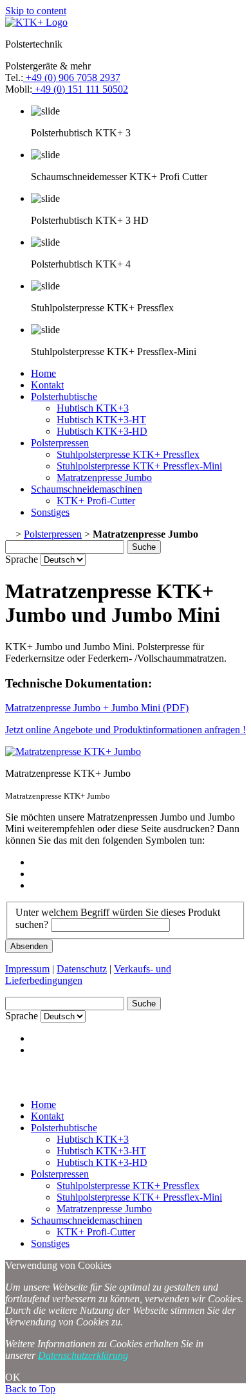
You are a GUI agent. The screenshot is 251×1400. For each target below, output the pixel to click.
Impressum (27, 968)
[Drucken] (35, 873)
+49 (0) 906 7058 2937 (71, 77)
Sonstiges (50, 512)
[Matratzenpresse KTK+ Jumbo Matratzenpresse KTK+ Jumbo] (73, 751)
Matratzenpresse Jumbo (104, 477)
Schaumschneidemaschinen (86, 489)
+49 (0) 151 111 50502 (80, 89)
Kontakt (47, 384)
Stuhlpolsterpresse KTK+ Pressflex (128, 454)
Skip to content (35, 10)
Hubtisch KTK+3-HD (102, 431)
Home (43, 373)
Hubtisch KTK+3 (93, 408)
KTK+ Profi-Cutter (96, 500)
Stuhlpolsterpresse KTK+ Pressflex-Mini (139, 465)
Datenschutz (82, 968)
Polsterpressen (60, 442)
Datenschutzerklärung (83, 1355)
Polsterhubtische (64, 396)
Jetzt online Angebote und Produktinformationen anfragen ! (125, 729)
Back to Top (30, 1388)
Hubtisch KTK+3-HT (101, 419)
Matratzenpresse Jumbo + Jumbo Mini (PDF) (97, 707)
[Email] (35, 885)
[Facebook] (35, 862)
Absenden (29, 946)
